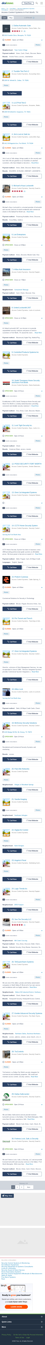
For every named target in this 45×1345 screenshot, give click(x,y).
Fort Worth (13, 8)
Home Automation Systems (11, 1272)
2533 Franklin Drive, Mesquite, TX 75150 (17, 35)
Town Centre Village (20, 50)
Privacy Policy (6, 1335)
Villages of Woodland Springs (24, 784)
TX (7, 8)
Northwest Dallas (20, 1033)
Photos (38, 45)
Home (3, 8)
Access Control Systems (20, 28)
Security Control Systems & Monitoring (15, 1263)
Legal (28, 1337)
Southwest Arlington (20, 815)
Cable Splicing (33, 579)
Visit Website (33, 62)
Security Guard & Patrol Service (13, 1270)
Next (28, 1187)
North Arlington (19, 846)
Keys (30, 428)
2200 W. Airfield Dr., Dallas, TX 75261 (16, 80)
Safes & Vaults (6, 1275)
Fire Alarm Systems (35, 1016)
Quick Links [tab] (7, 1322)
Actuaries (32, 105)
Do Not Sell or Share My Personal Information (28, 1335)
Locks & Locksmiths (35, 310)
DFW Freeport (18, 905)
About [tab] (4, 1317)
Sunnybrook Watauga (21, 290)
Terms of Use (19, 1337)
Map (11, 18)
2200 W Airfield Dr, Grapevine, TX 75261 (17, 112)
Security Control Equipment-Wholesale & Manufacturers (21, 1273)
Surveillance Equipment (10, 1265)
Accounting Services (35, 74)
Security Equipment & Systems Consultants (17, 1266)
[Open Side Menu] (41, 3)
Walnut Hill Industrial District (24, 992)
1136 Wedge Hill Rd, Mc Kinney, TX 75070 (18, 732)
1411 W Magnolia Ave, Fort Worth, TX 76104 (18, 143)
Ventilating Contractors (36, 863)
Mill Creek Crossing (20, 940)
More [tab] (4, 1327)
